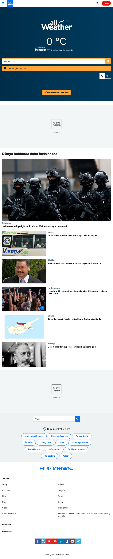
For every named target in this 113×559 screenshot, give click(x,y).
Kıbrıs (50, 232)
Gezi (4, 502)
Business (6, 490)
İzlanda (28, 442)
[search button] (108, 61)
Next (4, 496)
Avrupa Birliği (82, 436)
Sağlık (61, 496)
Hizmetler (6, 524)
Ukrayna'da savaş (59, 436)
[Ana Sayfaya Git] (10, 3)
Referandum (54, 449)
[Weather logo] (56, 25)
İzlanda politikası (80, 442)
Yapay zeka (45, 442)
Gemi (61, 442)
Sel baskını (50, 456)
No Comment (54, 288)
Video (4, 508)
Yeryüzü (61, 490)
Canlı (106, 3)
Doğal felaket (34, 449)
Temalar (6, 478)
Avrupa (5, 484)
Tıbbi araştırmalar (76, 449)
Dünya (51, 316)
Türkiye (51, 260)
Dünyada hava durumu (56, 92)
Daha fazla (7, 531)
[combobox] (56, 61)
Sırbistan (6, 223)
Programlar (63, 508)
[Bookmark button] (76, 50)
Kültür (66, 456)
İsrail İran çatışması (34, 436)
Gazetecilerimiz (9, 513)
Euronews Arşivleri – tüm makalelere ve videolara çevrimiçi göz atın (84, 514)
